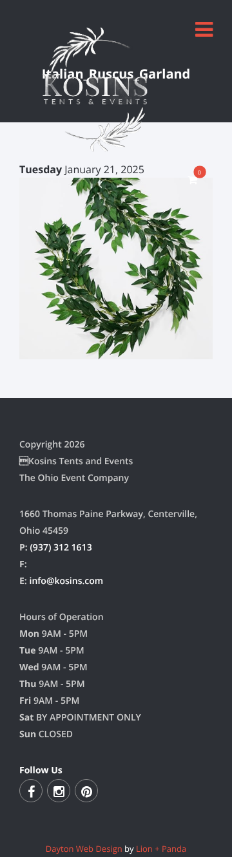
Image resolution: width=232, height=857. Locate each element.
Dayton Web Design (84, 848)
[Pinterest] (86, 790)
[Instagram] (58, 790)
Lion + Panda (161, 848)
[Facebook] (31, 790)
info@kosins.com (66, 581)
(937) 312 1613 (61, 548)
